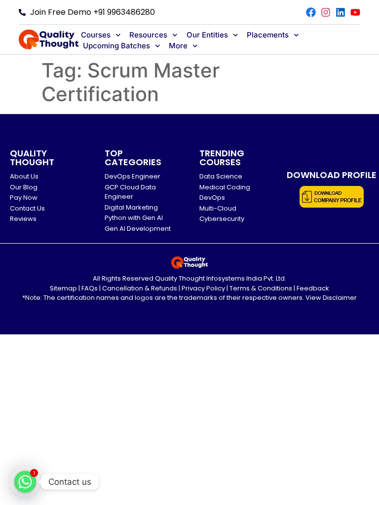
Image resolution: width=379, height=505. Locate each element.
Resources (148, 34)
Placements (268, 34)
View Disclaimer (331, 297)
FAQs (89, 288)
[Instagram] (326, 12)
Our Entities (207, 34)
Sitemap (63, 288)
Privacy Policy (203, 288)
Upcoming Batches (116, 45)
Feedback (313, 288)
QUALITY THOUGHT (32, 157)
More (178, 45)
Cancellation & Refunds (139, 288)
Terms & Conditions (260, 288)
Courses (96, 34)
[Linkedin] (340, 12)
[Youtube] (355, 12)
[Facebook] (311, 12)
